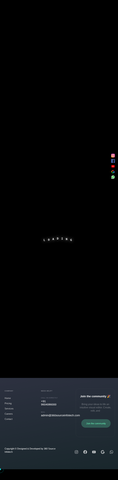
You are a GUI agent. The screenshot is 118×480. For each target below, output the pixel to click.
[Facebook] (85, 452)
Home (8, 398)
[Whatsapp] (111, 452)
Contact (8, 419)
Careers (9, 413)
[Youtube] (94, 452)
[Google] (103, 452)
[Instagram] (76, 452)
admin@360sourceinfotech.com (60, 415)
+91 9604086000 (48, 403)
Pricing (8, 403)
